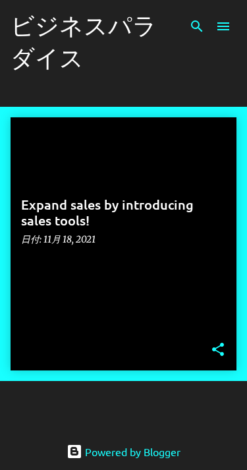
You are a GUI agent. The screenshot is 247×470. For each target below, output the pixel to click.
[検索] (197, 26)
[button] (218, 350)
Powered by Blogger (131, 451)
